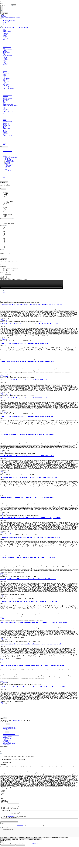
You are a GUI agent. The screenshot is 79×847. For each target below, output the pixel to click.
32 (4, 241)
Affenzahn (6, 192)
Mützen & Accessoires (7, 174)
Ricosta (5, 215)
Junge (6, 167)
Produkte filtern (4, 182)
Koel (5, 210)
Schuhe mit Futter (8, 159)
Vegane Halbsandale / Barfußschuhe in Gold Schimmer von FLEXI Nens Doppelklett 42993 (27, 497)
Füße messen (5, 737)
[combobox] (5, 5)
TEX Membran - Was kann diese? (9, 734)
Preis (2, 249)
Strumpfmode (5, 171)
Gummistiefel (7, 162)
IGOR (5, 208)
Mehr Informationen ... (36, 843)
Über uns (4, 24)
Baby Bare (6, 193)
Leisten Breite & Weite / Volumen (6, 218)
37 (4, 247)
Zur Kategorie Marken (7, 31)
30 (4, 239)
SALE (6, 169)
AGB (13, 829)
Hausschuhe (7, 163)
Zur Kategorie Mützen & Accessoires (9, 135)
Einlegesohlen (7, 166)
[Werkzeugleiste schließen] (41, 839)
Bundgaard (6, 197)
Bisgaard (5, 196)
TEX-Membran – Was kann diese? (9, 20)
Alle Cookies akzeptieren (20, 844)
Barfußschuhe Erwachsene (8, 170)
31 (4, 240)
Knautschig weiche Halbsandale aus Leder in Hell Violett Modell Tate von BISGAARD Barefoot (28, 601)
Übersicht (2, 17)
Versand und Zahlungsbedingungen (9, 728)
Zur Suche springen (14, 0)
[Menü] (1, 3)
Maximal (5, 253)
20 (4, 227)
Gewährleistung (6, 741)
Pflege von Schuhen (6, 744)
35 (4, 245)
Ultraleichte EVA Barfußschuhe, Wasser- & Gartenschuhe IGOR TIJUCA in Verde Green (27, 379)
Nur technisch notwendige (5, 844)
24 (4, 232)
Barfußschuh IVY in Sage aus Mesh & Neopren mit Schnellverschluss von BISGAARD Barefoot (28, 477)
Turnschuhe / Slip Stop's (9, 164)
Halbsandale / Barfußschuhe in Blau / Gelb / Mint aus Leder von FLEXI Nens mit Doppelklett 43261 (30, 537)
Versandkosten (20, 825)
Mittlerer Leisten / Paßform (9, 222)
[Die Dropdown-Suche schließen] (15, 5)
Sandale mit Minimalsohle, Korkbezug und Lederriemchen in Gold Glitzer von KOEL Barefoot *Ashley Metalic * (34, 622)
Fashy (5, 204)
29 (4, 238)
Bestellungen (17, 17)
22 (4, 230)
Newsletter (5, 726)
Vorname (3, 790)
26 (4, 234)
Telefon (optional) (4, 802)
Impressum (5, 829)
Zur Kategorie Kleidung (7, 121)
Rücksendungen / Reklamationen (9, 727)
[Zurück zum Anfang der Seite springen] (1, 842)
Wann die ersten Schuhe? (7, 22)
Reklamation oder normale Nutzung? (9, 21)
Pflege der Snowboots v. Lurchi (8, 742)
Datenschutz (9, 829)
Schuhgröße (3, 225)
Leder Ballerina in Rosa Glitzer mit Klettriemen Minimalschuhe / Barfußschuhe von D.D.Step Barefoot (31, 304)
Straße (2, 794)
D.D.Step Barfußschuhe (8, 201)
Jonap (5, 209)
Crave (5, 200)
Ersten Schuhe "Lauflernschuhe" (11, 157)
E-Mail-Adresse (4, 801)
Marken (4, 155)
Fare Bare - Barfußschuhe (9, 203)
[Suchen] (12, 5)
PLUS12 (5, 213)
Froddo (5, 207)
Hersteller (2, 188)
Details (1, 319)
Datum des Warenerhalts (6, 808)
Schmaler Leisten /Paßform (9, 223)
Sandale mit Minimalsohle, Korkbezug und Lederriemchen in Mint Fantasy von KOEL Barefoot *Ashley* (31, 644)
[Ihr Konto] (1, 11)
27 (4, 235)
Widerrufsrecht (5, 729)
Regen (4, 173)
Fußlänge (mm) (3, 272)
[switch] (4, 837)
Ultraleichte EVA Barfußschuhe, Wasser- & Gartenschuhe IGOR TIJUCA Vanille (24, 343)
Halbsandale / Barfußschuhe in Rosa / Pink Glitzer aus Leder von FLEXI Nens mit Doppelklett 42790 (30, 518)
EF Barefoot (6, 202)
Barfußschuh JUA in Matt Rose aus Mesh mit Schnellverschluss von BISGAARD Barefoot (27, 456)
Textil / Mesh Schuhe (9, 160)
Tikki (5, 216)
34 (4, 243)
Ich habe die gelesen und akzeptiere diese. (15, 816)
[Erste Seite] (3, 290)
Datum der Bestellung (5, 807)
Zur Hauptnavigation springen (23, 0)
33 (4, 242)
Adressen (13, 17)
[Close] (0, 264)
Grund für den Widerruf (5, 813)
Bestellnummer (4, 806)
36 (4, 246)
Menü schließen (5, 13)
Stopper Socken (8, 165)
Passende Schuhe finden (5, 278)
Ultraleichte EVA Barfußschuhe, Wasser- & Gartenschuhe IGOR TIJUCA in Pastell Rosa (26, 416)
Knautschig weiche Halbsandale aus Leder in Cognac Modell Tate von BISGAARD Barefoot (27, 557)
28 (4, 237)
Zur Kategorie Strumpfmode (8, 111)
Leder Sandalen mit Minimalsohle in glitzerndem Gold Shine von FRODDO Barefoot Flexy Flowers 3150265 (32, 686)
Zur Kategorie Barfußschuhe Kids (9, 88)
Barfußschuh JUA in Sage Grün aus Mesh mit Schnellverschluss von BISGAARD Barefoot (27, 434)
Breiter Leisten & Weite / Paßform (10, 220)
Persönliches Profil (7, 17)
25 (4, 233)
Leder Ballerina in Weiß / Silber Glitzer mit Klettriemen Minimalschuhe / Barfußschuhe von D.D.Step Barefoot (33, 324)
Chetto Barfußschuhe (8, 199)
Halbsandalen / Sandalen (9, 161)
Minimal (5, 250)
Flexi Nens (6, 206)
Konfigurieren (13, 844)
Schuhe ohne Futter (8, 158)
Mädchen (7, 168)
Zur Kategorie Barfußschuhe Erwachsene (10, 105)
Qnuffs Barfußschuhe (8, 214)
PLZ (2, 797)
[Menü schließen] (3, 122)
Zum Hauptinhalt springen (5, 0)
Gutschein (4, 176)
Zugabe (1, 276)
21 (4, 228)
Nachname (3, 791)
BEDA (5, 194)
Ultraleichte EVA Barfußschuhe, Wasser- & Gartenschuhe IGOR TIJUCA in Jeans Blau (26, 398)
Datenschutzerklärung (11, 816)
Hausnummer (4, 795)
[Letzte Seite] (3, 299)
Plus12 (4, 177)
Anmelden (2, 15)
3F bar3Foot (6, 191)
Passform (2, 274)
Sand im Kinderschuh (7, 740)
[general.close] (0, 751)
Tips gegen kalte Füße (7, 738)
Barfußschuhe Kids (6, 156)
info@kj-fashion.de (16, 720)
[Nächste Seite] (3, 297)
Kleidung (4, 172)
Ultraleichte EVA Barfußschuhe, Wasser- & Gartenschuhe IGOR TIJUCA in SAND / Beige (27, 361)
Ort (2, 798)
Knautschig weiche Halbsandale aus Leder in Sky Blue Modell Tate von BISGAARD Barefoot (28, 579)
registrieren (4, 16)
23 (4, 231)
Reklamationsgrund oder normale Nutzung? (11, 735)
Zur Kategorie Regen (7, 128)
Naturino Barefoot (7, 211)
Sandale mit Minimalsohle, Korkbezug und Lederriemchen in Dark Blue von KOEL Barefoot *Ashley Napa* (32, 665)
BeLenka (6, 195)
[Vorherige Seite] (3, 291)
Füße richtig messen (6, 23)
